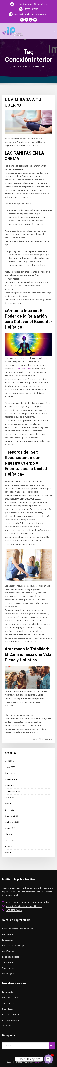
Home (14, 66)
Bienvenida (7, 934)
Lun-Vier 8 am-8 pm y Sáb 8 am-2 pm (31, 4)
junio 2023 (9, 840)
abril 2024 (9, 803)
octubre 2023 (11, 828)
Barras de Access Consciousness (17, 928)
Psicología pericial (10, 956)
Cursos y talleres (10, 997)
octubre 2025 (11, 785)
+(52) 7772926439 (14, 910)
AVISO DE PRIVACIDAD (12, 1020)
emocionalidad (24, 368)
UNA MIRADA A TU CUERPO (33, 66)
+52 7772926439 (31, 9)
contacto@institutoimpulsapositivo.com (31, 14)
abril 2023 (9, 852)
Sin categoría (8, 973)
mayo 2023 (10, 846)
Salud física (7, 962)
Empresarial (7, 939)
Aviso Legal (7, 1025)
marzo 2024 (10, 809)
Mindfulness (8, 951)
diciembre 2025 (12, 773)
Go (51, 1045)
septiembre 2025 (12, 791)
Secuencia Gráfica (43, 1062)
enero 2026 (10, 767)
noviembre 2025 (12, 779)
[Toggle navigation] (51, 29)
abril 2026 (9, 761)
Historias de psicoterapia (13, 945)
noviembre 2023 (12, 822)
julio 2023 (9, 834)
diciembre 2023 (12, 815)
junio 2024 (9, 797)
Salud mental (8, 968)
